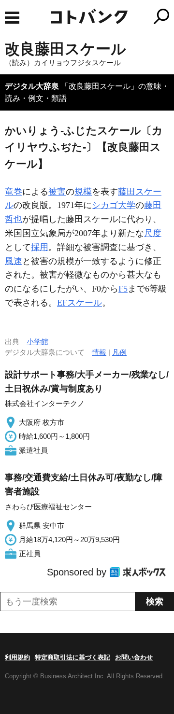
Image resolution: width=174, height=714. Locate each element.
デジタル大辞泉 (32, 86)
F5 (123, 289)
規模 (83, 191)
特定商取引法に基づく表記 (72, 657)
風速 (13, 261)
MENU (12, 17)
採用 (39, 247)
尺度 (152, 233)
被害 (57, 191)
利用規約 (17, 657)
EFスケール (79, 303)
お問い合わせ (134, 657)
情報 (99, 352)
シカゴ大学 (113, 205)
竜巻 (13, 191)
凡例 (119, 352)
